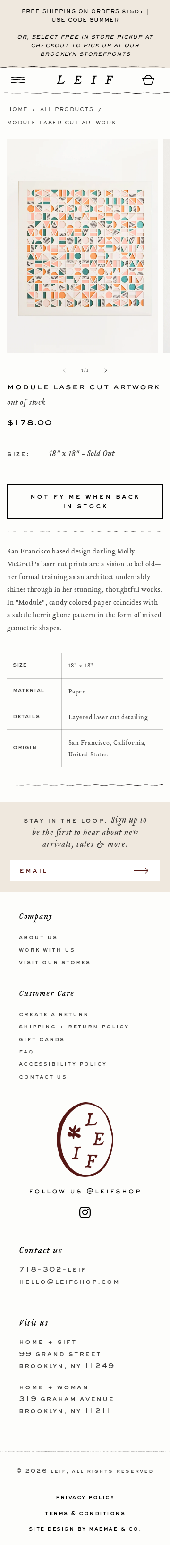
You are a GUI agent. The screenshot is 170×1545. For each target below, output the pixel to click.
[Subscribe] (146, 871)
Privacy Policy (85, 1498)
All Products (67, 109)
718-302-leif (52, 1269)
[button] (17, 80)
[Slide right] (105, 370)
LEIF (58, 1471)
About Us (38, 937)
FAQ (26, 1052)
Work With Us (47, 950)
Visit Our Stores (55, 963)
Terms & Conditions (85, 1514)
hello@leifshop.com (69, 1282)
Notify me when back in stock (85, 501)
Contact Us (43, 1077)
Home (17, 109)
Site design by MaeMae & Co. (85, 1529)
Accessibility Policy (63, 1064)
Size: (18, 454)
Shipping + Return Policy (74, 1027)
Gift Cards (42, 1040)
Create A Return (54, 1015)
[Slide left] (64, 370)
